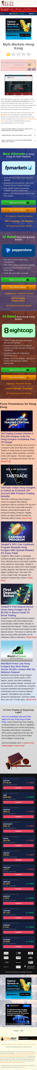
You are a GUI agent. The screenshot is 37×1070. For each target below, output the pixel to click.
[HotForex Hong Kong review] (6, 963)
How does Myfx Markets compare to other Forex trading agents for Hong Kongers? (18, 129)
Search (29, 1044)
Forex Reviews (28, 9)
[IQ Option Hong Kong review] (18, 963)
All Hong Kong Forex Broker (19, 226)
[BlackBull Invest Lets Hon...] (17, 661)
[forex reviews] (8, 1040)
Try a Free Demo (17, 210)
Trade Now (18, 787)
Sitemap (33, 1044)
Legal (25, 1044)
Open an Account (17, 202)
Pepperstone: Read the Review (19, 293)
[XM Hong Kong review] (18, 954)
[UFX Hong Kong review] (30, 958)
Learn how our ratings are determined (18, 67)
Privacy (14, 1044)
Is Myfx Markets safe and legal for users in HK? (18, 135)
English (19, 9)
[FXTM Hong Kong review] (18, 967)
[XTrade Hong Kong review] (18, 958)
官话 (21, 1030)
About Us (4, 1044)
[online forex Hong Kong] (8, 6)
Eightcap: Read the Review (19, 383)
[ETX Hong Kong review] (30, 963)
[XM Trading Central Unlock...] (17, 431)
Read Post (23, 1067)
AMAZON (20, 13)
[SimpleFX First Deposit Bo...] (17, 604)
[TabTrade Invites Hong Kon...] (17, 485)
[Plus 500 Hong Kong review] (6, 954)
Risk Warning (20, 1044)
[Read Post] (6, 461)
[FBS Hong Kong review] (30, 954)
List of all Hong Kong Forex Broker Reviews (18, 972)
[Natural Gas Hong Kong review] (30, 968)
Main (12, 9)
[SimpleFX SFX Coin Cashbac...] (17, 542)
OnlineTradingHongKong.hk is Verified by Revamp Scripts (12, 1062)
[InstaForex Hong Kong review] (6, 958)
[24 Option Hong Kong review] (6, 967)
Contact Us (9, 1044)
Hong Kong (5, 9)
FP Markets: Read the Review (19, 216)
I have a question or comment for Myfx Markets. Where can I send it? (18, 140)
